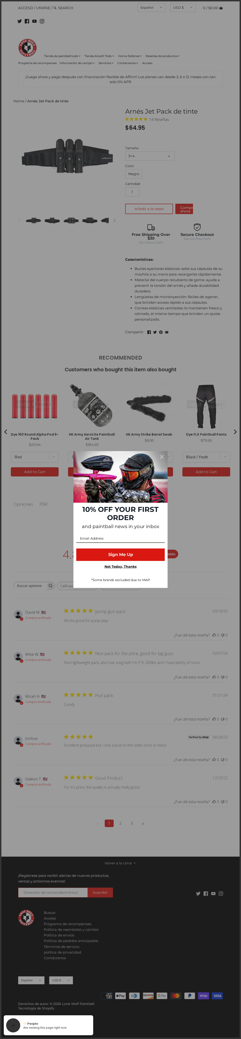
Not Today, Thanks (120, 566)
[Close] (162, 456)
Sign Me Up (120, 554)
